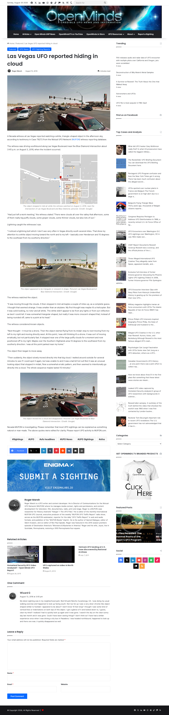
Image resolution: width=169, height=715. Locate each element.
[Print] (81, 450)
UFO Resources (115, 34)
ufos (102, 439)
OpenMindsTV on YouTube (71, 34)
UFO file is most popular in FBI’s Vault (131, 103)
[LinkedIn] (43, 450)
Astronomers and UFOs (126, 94)
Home (16, 34)
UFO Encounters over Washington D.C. (144, 231)
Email (10, 684)
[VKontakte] (69, 450)
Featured (19, 43)
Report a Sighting (146, 34)
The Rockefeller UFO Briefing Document (144, 160)
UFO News (24, 49)
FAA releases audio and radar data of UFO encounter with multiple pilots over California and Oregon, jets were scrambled (138, 60)
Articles (25, 34)
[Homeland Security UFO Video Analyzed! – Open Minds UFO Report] (23, 554)
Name (10, 673)
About (130, 34)
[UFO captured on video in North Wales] (59, 554)
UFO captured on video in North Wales (58, 566)
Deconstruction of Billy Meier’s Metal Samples (135, 72)
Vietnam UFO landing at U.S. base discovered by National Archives (92, 549)
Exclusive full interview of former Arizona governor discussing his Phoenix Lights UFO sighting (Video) (145, 275)
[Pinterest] (56, 450)
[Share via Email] (75, 450)
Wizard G (25, 592)
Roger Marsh (17, 71)
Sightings (18, 439)
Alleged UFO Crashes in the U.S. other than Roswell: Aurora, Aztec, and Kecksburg (144, 335)
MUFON (75, 139)
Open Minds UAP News (45, 34)
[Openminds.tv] (84, 18)
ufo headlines (48, 439)
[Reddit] (62, 450)
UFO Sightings (86, 439)
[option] (139, 528)
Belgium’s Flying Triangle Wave (140, 203)
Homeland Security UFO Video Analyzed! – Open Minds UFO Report (21, 568)
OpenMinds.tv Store (95, 34)
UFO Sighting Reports (41, 49)
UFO (32, 439)
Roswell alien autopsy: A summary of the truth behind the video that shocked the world (145, 406)
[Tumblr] (50, 450)
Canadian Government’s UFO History (143, 361)
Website (64, 684)
